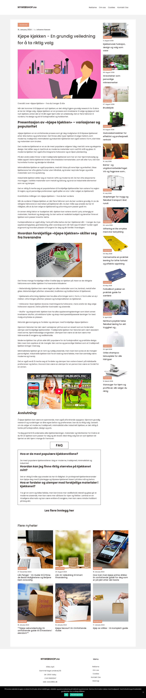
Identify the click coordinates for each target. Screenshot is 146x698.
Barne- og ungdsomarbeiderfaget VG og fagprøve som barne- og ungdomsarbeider (115, 168)
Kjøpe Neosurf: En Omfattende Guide (70, 629)
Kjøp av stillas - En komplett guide (110, 628)
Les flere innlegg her (59, 511)
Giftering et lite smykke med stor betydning (115, 230)
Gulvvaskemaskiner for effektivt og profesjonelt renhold (115, 136)
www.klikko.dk (52, 682)
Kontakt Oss (122, 7)
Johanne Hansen (43, 29)
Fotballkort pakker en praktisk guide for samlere (114, 292)
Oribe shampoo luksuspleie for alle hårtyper (112, 356)
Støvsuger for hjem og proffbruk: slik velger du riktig (115, 388)
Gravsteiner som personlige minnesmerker (111, 79)
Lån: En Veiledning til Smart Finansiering (69, 576)
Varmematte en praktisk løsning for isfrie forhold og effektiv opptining (115, 260)
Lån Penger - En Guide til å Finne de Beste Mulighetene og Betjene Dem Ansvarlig (34, 577)
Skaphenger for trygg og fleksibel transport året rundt (115, 200)
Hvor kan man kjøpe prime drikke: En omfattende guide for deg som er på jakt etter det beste (110, 577)
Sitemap (96, 681)
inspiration (107, 37)
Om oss (102, 7)
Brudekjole (108, 107)
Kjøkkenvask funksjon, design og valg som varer (114, 47)
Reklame (93, 7)
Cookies (111, 7)
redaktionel (23, 25)
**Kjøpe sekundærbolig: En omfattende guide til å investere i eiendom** (35, 630)
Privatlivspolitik (76, 695)
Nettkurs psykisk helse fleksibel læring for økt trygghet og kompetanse (114, 324)
